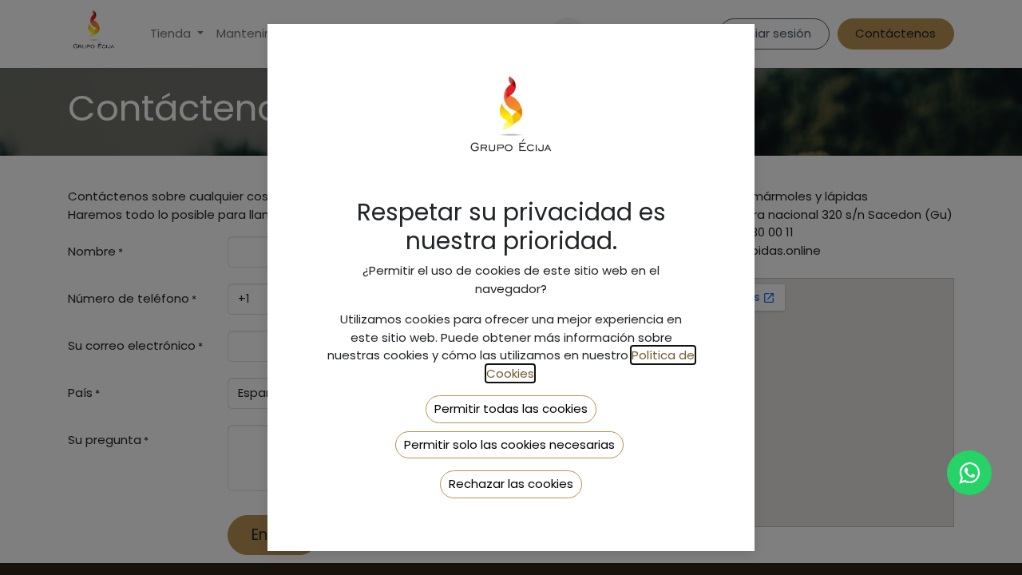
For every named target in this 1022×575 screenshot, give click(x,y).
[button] (511, 409)
